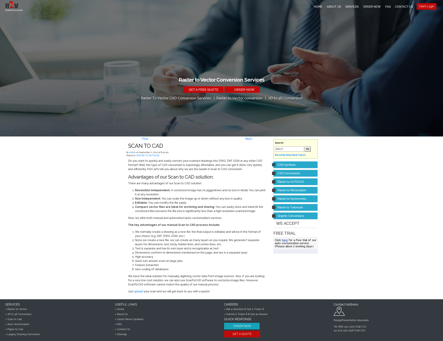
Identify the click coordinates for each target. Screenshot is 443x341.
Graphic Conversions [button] (291, 216)
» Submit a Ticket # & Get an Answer (246, 314)
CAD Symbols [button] (287, 164)
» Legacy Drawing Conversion (22, 334)
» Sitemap (121, 334)
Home (318, 6)
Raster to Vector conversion (239, 98)
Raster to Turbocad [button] (290, 207)
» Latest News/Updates (129, 319)
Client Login (426, 6)
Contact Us (404, 6)
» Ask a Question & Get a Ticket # (244, 309)
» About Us (121, 314)
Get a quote (242, 334)
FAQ (388, 6)
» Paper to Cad (14, 329)
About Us (334, 6)
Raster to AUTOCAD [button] (291, 181)
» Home (119, 309)
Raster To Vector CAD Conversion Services (176, 98)
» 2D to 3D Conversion (18, 314)
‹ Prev (144, 138)
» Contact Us (122, 329)
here (285, 240)
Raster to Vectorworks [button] (292, 198)
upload (138, 291)
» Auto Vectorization (17, 324)
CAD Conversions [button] (289, 173)
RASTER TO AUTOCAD (148, 155)
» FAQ (118, 324)
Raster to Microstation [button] (292, 190)
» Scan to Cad (13, 319)
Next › (249, 138)
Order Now (372, 6)
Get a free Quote (203, 89)
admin (132, 152)
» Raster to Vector (16, 309)
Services (352, 6)
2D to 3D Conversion (285, 98)
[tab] (295, 164)
